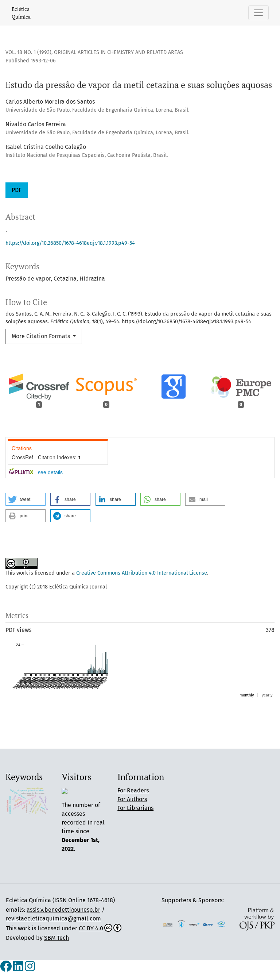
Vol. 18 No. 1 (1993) (28, 52)
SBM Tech (56, 937)
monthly (247, 695)
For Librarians (135, 807)
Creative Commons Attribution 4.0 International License (141, 573)
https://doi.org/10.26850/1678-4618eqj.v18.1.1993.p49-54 (70, 243)
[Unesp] (194, 923)
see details (50, 472)
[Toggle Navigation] (258, 12)
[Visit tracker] (64, 790)
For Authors (132, 799)
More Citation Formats (41, 336)
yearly (267, 695)
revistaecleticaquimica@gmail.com (53, 918)
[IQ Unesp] (181, 923)
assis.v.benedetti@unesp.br (63, 909)
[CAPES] (221, 923)
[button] (25, 499)
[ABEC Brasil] (168, 923)
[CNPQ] (208, 923)
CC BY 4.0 (91, 928)
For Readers (133, 790)
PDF (17, 189)
